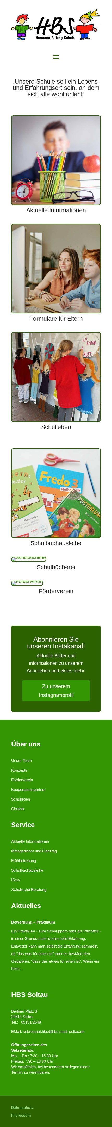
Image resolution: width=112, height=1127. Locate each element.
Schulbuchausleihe (27, 870)
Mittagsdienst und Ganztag (34, 851)
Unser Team (21, 760)
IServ (15, 880)
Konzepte (19, 770)
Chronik (17, 809)
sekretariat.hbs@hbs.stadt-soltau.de (53, 1031)
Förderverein (22, 780)
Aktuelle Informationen (30, 841)
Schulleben (20, 799)
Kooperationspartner (28, 789)
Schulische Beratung (28, 889)
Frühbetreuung (23, 860)
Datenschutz (22, 1108)
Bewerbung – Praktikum (33, 922)
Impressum (21, 1115)
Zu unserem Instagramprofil (56, 690)
